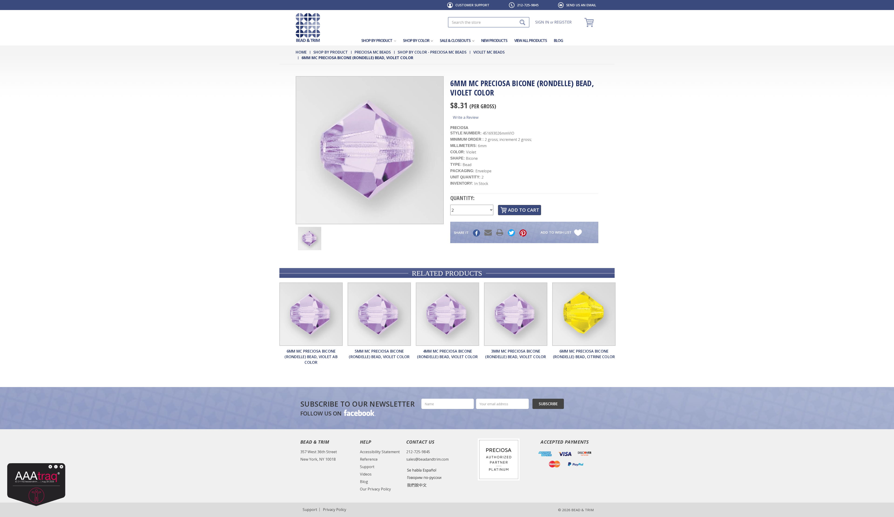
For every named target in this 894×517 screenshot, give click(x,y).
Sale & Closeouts (455, 40)
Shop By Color (416, 40)
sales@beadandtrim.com (427, 459)
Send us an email (581, 5)
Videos (366, 474)
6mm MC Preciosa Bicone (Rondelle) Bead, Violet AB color (311, 357)
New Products (494, 40)
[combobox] (488, 22)
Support (367, 466)
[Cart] (589, 22)
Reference (369, 459)
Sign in (542, 22)
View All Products (530, 40)
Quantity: (462, 198)
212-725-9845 (527, 5)
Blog (558, 40)
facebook (359, 412)
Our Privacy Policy (375, 489)
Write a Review (465, 117)
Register (563, 22)
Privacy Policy (334, 509)
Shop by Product (377, 40)
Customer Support (472, 5)
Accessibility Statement (380, 451)
